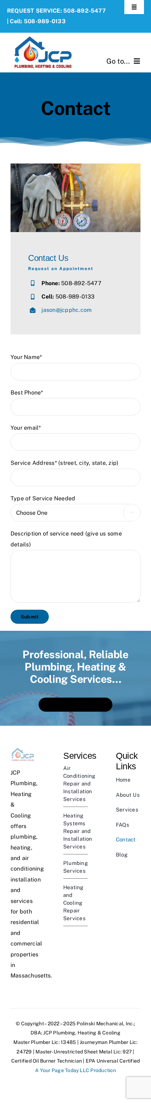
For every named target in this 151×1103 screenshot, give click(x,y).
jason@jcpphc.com (66, 310)
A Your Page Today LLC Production (75, 1070)
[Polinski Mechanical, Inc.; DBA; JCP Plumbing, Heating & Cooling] (43, 35)
